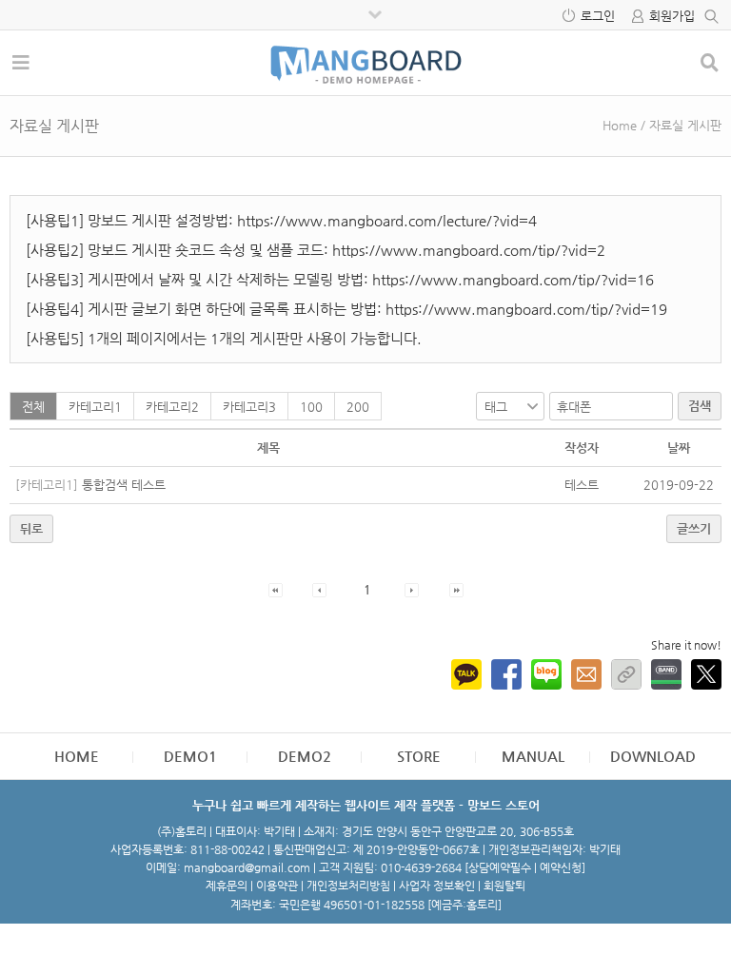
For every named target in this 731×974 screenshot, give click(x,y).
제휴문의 (226, 885)
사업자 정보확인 (437, 885)
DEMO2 (304, 756)
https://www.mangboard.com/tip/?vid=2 (468, 250)
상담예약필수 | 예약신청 (525, 867)
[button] (275, 589)
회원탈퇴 (504, 885)
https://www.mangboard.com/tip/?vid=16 (513, 279)
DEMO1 (190, 756)
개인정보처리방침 (348, 885)
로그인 (598, 16)
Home (620, 125)
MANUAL (533, 756)
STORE (419, 756)
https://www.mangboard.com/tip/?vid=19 (526, 309)
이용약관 (277, 885)
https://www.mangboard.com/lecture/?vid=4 (387, 220)
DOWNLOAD (653, 756)
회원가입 (672, 16)
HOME (76, 756)
